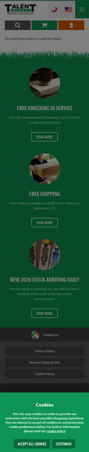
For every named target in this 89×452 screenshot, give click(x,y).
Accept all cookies (32, 444)
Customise (64, 444)
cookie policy (56, 431)
